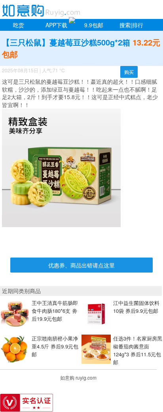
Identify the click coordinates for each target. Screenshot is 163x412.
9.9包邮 (93, 25)
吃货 (18, 25)
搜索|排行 (131, 25)
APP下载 (56, 25)
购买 (129, 71)
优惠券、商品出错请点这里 (81, 265)
